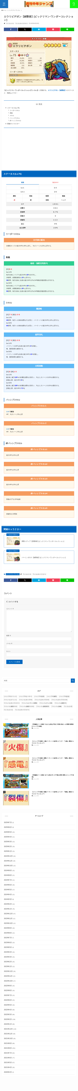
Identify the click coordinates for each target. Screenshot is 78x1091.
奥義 (11, 113)
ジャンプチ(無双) (52, 696)
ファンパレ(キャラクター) (11, 703)
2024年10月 (9, 865)
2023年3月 (9, 957)
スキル (12, 115)
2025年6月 (9, 827)
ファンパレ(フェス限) (46, 703)
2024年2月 (9, 904)
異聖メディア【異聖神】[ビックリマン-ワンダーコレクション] (43, 541)
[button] (11, 29)
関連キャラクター (13, 124)
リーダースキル (15, 110)
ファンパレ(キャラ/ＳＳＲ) (59, 699)
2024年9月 (9, 870)
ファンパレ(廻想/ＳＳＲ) (27, 706)
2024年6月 (9, 885)
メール (9, 643)
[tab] (22, 183)
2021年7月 (9, 1053)
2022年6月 (9, 1000)
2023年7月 (9, 938)
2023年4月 (9, 952)
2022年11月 (9, 976)
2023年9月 (9, 928)
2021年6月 (9, 1058)
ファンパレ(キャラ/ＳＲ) (42, 699)
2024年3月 (9, 899)
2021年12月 (10, 1029)
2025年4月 (9, 837)
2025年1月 (9, 851)
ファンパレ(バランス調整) (29, 703)
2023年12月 (9, 913)
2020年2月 (9, 1072)
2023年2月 (9, 962)
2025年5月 (9, 832)
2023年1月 (9, 966)
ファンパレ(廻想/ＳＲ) (10, 706)
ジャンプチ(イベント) (10, 696)
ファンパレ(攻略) (56, 706)
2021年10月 (9, 1038)
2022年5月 (9, 1005)
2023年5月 (9, 947)
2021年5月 (9, 1062)
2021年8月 (9, 1048)
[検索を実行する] (73, 680)
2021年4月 (9, 1067)
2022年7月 (9, 995)
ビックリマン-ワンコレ (12, 574)
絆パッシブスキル (15, 120)
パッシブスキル (15, 118)
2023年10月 (9, 923)
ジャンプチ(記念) (64, 696)
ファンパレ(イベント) (10, 699)
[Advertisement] (39, 148)
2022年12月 (9, 971)
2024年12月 (9, 856)
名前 (8, 635)
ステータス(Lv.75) (13, 108)
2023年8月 (9, 933)
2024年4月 (9, 894)
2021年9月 (9, 1043)
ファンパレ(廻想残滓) (42, 706)
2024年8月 (9, 875)
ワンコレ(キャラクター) (21, 23)
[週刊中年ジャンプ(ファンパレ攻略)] (39, 4)
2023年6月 (9, 942)
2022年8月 (9, 990)
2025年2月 (9, 846)
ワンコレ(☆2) (68, 706)
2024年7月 (9, 880)
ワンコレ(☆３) (10, 23)
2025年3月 (9, 841)
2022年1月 (9, 1024)
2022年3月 (9, 1014)
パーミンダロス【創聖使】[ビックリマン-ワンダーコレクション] (44, 557)
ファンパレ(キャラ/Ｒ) (25, 699)
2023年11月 (9, 918)
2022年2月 (9, 1019)
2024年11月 (9, 861)
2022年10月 (9, 981)
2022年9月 (9, 986)
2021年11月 (9, 1034)
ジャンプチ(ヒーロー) (25, 696)
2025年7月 (9, 822)
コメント (10, 608)
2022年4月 (9, 1010)
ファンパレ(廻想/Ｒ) (60, 703)
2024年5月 (9, 889)
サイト (8, 651)
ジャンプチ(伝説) (39, 696)
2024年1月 (9, 909)
